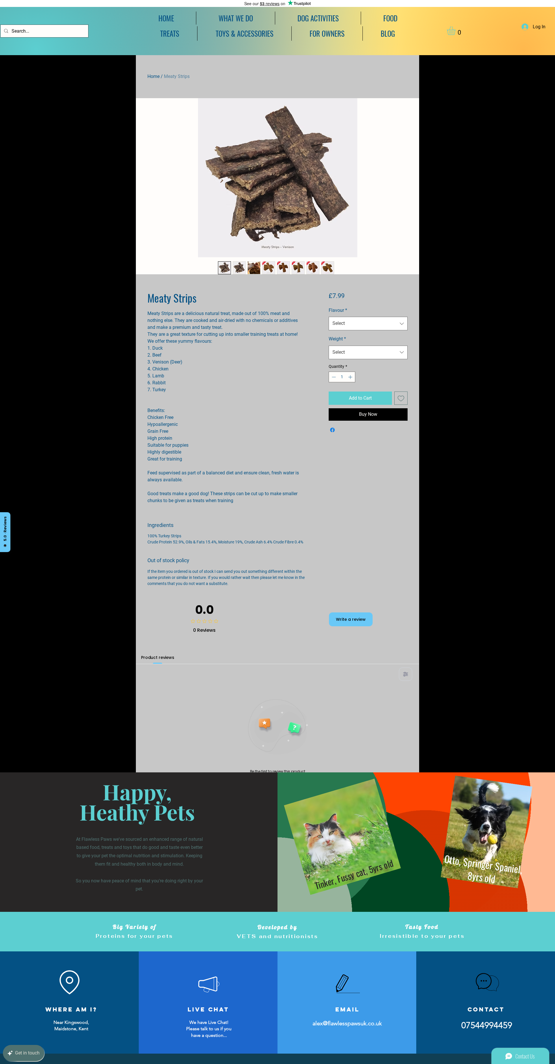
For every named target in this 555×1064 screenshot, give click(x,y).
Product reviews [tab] (157, 657)
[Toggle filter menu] (405, 674)
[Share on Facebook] (332, 429)
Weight (337, 339)
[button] (318, 18)
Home (153, 76)
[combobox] (368, 323)
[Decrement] (333, 377)
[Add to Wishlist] (401, 398)
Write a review (351, 619)
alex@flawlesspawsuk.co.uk (347, 1023)
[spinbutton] (342, 377)
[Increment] (350, 377)
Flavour (338, 310)
